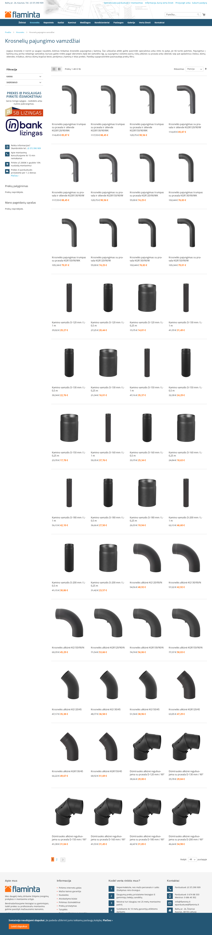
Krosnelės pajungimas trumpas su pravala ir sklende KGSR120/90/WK (69, 127)
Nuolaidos (64, 895)
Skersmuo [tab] (11, 82)
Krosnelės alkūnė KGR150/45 (106, 771)
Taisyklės (63, 909)
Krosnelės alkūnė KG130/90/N (185, 582)
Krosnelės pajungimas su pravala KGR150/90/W (185, 259)
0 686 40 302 (190, 897)
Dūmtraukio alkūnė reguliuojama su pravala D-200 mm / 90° (186, 838)
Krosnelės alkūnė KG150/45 (145, 709)
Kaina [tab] (9, 76)
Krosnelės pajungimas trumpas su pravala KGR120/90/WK (147, 194)
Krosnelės (20, 32)
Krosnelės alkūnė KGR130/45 (67, 771)
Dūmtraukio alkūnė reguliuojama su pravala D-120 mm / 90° (147, 773)
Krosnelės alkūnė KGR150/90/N (185, 647)
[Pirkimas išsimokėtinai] (24, 122)
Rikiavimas (179, 68)
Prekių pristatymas (68, 905)
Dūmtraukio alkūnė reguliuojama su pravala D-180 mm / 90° (147, 838)
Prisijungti (180, 2)
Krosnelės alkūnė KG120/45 (67, 709)
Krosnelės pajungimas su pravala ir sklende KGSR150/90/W (107, 194)
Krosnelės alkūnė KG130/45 (106, 709)
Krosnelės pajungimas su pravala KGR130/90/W (146, 259)
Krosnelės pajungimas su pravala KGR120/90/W (107, 259)
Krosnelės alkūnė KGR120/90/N (108, 647)
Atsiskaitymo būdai (68, 898)
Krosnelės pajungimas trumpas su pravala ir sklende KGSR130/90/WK (108, 127)
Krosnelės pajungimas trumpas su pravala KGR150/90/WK (69, 259)
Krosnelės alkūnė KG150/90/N (68, 647)
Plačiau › (108, 920)
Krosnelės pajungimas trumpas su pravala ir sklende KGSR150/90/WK (147, 127)
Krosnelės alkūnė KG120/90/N (146, 582)
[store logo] (22, 15)
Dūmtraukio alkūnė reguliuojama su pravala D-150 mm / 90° (69, 838)
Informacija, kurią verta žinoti (159, 2)
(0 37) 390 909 (36, 2)
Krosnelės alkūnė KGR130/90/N (147, 647)
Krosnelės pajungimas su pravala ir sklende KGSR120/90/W (185, 126)
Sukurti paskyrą (199, 2)
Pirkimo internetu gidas (70, 887)
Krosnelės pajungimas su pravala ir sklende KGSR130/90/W (68, 194)
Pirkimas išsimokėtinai (69, 902)
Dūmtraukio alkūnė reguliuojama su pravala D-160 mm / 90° (108, 838)
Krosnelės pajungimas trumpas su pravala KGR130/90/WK (186, 194)
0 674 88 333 (193, 894)
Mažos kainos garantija (70, 891)
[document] (106, 924)
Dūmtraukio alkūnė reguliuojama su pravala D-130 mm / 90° (186, 773)
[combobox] (183, 14)
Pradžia (8, 32)
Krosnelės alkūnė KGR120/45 (184, 709)
